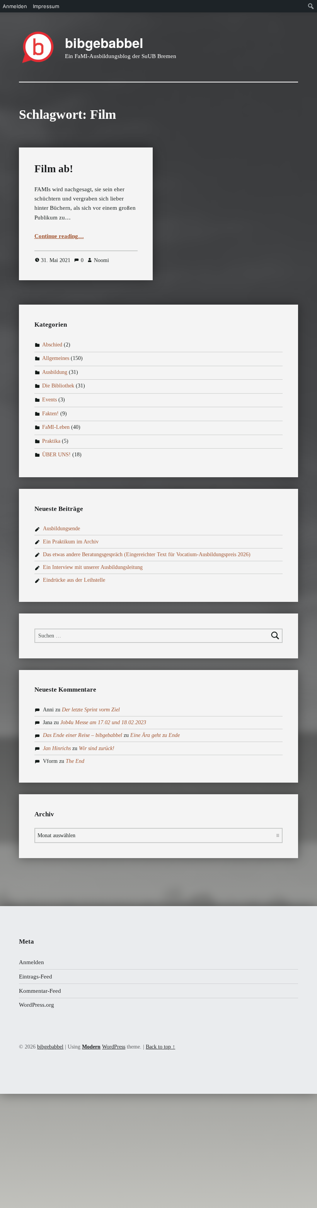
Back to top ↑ (160, 1047)
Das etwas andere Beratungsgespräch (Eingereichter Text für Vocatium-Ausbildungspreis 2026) (147, 554)
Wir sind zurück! (96, 748)
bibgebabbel (104, 42)
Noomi (101, 260)
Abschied (52, 345)
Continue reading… (59, 236)
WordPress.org (36, 1005)
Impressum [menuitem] (46, 6)
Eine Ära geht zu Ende (155, 735)
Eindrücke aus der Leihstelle (74, 580)
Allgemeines (55, 358)
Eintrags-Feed (35, 976)
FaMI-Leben (56, 427)
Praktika (51, 441)
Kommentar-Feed (40, 991)
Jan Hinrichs (57, 748)
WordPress (113, 1047)
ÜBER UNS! (56, 455)
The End (75, 761)
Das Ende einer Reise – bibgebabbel (82, 735)
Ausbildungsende (61, 528)
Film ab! (53, 169)
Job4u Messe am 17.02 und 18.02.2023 (103, 722)
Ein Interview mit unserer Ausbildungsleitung (93, 567)
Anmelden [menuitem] (15, 6)
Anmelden (31, 962)
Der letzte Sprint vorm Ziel (91, 710)
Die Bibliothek (58, 386)
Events (49, 400)
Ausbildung (54, 372)
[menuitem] (311, 6)
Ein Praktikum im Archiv (71, 542)
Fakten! (50, 413)
